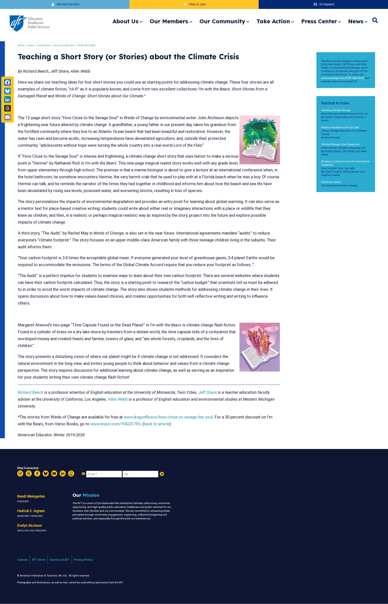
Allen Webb (118, 399)
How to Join (197, 4)
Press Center (319, 21)
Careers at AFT (60, 559)
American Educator (64, 45)
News (355, 21)
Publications (43, 45)
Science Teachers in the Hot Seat (340, 127)
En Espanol (327, 4)
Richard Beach (30, 392)
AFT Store (38, 559)
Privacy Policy (83, 559)
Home (21, 45)
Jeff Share (207, 392)
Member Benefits (68, 4)
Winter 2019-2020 (86, 45)
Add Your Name (162, 474)
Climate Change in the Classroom (340, 144)
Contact (22, 559)
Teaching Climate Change (335, 110)
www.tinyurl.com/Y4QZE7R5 (115, 423)
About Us (125, 21)
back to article (157, 423)
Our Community (222, 21)
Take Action (273, 21)
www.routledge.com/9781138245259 (342, 78)
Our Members (169, 21)
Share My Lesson (331, 182)
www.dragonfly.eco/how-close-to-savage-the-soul (168, 417)
